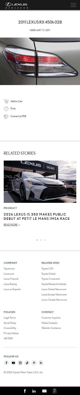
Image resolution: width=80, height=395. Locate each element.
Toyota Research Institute (53, 283)
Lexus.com (9, 273)
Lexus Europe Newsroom (54, 294)
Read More (10, 224)
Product (10, 208)
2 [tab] (40, 239)
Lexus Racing (10, 283)
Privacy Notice (11, 333)
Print (13, 108)
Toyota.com (9, 268)
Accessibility (10, 327)
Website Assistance (51, 327)
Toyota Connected (50, 278)
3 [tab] (44, 239)
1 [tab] (36, 239)
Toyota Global (48, 273)
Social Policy (10, 322)
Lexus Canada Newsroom (54, 299)
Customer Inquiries (50, 317)
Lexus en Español (12, 289)
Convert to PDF (18, 116)
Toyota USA (47, 268)
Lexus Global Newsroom (53, 289)
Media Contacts (49, 322)
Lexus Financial (11, 278)
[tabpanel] (40, 195)
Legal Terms (10, 317)
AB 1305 (8, 338)
